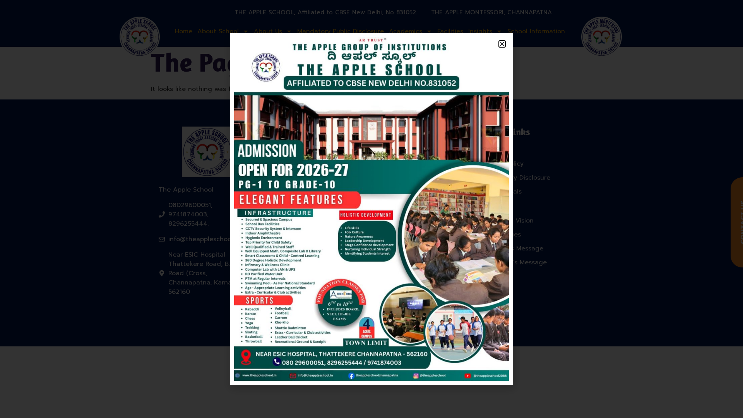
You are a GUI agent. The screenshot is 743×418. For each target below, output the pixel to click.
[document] (371, 209)
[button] (502, 44)
